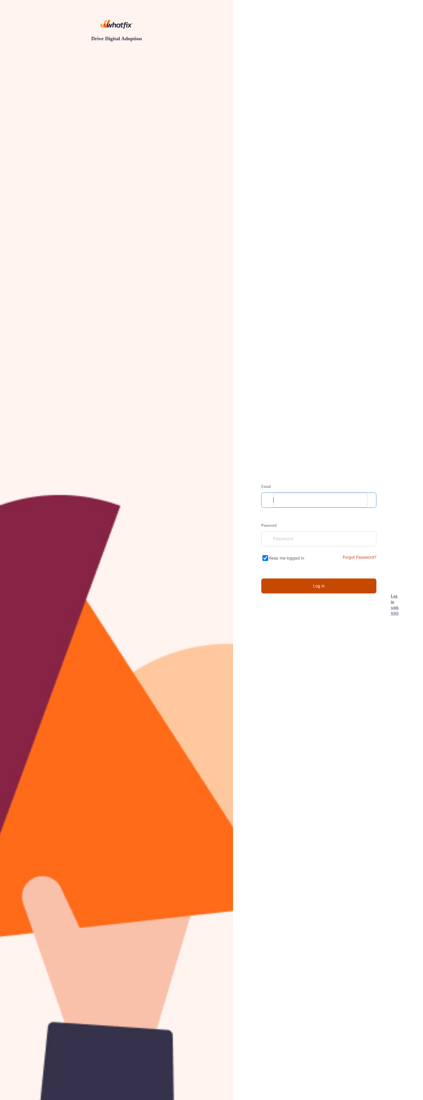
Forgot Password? (359, 557)
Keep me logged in (286, 557)
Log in (319, 585)
